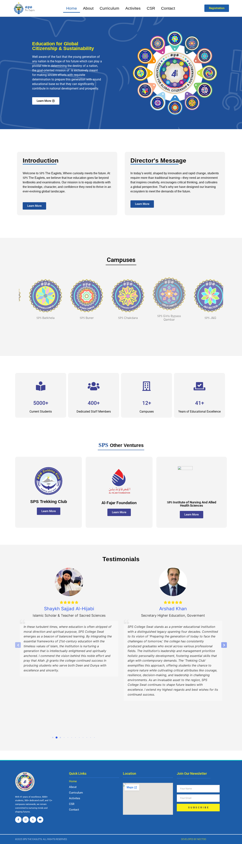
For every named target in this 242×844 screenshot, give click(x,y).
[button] (224, 645)
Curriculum (109, 8)
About (88, 8)
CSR (151, 8)
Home (71, 8)
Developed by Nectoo (193, 839)
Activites (133, 8)
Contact (168, 8)
